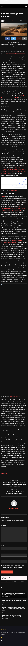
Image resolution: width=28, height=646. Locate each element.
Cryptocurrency (7, 10)
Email (3, 552)
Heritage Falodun (10, 20)
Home (2, 10)
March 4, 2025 (19, 20)
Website (3, 559)
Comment (4, 525)
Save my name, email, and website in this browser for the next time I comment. (13, 566)
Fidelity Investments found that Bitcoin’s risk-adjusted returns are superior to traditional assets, (13, 208)
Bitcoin (9, 136)
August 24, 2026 (6, 596)
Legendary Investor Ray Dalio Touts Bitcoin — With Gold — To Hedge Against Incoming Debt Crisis (13, 609)
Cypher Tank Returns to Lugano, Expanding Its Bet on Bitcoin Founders (13, 593)
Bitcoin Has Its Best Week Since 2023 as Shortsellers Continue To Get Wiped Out (12, 616)
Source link (4, 473)
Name (3, 545)
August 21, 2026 (6, 604)
